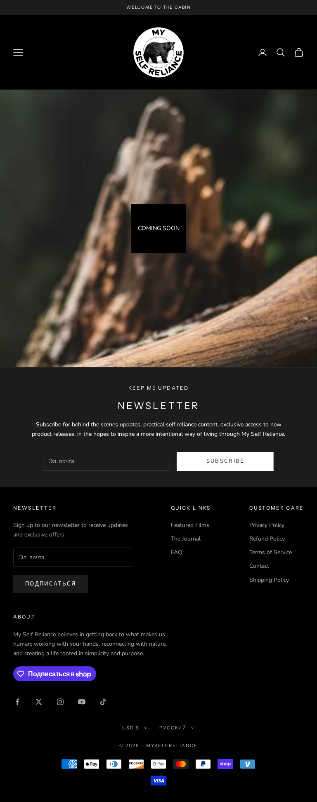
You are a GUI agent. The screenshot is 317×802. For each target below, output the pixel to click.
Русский (173, 728)
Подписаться (50, 584)
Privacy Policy (266, 525)
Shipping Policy (269, 580)
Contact (259, 566)
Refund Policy (267, 539)
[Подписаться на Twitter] (39, 702)
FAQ (176, 552)
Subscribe (225, 461)
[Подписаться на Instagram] (60, 702)
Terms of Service (270, 552)
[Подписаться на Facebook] (17, 702)
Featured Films (190, 525)
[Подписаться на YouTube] (82, 702)
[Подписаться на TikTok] (103, 702)
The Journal (186, 539)
